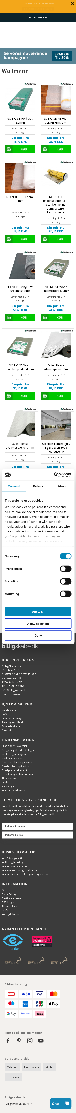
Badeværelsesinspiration (17, 762)
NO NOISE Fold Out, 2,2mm (20, 120)
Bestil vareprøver (12, 898)
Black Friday (9, 894)
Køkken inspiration (13, 758)
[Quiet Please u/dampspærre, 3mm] (20, 425)
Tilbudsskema (10, 906)
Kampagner (9, 786)
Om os (6, 890)
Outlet (5, 782)
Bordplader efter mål (15, 770)
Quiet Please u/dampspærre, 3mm (20, 446)
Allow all (38, 611)
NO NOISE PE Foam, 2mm (20, 199)
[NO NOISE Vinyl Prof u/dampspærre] (20, 268)
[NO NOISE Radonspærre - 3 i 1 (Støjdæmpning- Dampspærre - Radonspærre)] (56, 178)
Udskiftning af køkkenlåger (18, 774)
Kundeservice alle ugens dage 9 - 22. (27, 874)
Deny (38, 635)
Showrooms (9, 778)
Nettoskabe (31, 1067)
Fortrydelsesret (11, 914)
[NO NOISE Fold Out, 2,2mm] (20, 100)
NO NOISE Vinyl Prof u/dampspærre (19, 289)
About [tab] (62, 486)
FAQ (4, 714)
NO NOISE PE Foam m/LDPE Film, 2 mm (56, 120)
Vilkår (5, 910)
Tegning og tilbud (12, 722)
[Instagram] (30, 1042)
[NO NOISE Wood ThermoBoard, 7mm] (56, 268)
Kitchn (49, 1067)
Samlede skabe (11, 726)
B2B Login (8, 902)
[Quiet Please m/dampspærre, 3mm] (56, 346)
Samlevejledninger (13, 718)
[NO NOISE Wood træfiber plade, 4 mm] (20, 346)
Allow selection (38, 623)
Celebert (12, 1067)
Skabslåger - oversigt (14, 746)
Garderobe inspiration (15, 766)
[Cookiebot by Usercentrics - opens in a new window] (54, 474)
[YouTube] (41, 1042)
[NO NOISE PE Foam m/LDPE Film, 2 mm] (56, 100)
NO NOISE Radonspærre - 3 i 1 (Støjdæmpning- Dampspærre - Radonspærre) (56, 204)
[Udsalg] (38, 63)
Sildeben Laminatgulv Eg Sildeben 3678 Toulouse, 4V (56, 447)
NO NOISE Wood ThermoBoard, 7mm (56, 289)
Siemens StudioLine (13, 790)
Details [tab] (38, 486)
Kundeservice (10, 710)
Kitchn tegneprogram (14, 754)
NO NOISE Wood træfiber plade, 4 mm (20, 367)
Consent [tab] (14, 486)
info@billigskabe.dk (14, 690)
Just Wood (13, 1077)
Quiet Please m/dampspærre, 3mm (56, 367)
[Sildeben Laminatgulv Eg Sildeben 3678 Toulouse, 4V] (56, 425)
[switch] (65, 569)
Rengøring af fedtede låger (18, 750)
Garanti (6, 730)
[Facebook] (8, 1042)
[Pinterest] (19, 1042)
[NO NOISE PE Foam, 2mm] (20, 178)
